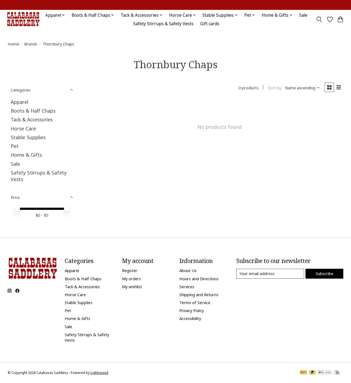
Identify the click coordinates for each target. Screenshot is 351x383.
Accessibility (190, 318)
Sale (303, 15)
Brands (30, 44)
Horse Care (23, 128)
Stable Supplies (28, 137)
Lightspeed (99, 372)
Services (186, 286)
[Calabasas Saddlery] (23, 19)
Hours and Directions (199, 278)
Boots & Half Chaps (33, 110)
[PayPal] (303, 373)
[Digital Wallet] (325, 373)
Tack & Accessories (32, 119)
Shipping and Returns (198, 294)
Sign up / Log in (332, 5)
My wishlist (132, 286)
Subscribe (324, 273)
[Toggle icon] (319, 19)
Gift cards (209, 24)
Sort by (274, 87)
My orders (131, 278)
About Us (188, 270)
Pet (15, 146)
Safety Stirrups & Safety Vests (163, 24)
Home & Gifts (26, 155)
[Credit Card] (337, 373)
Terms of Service (194, 302)
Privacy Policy (191, 310)
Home (13, 44)
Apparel (19, 102)
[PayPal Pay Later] (312, 373)
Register (129, 270)
